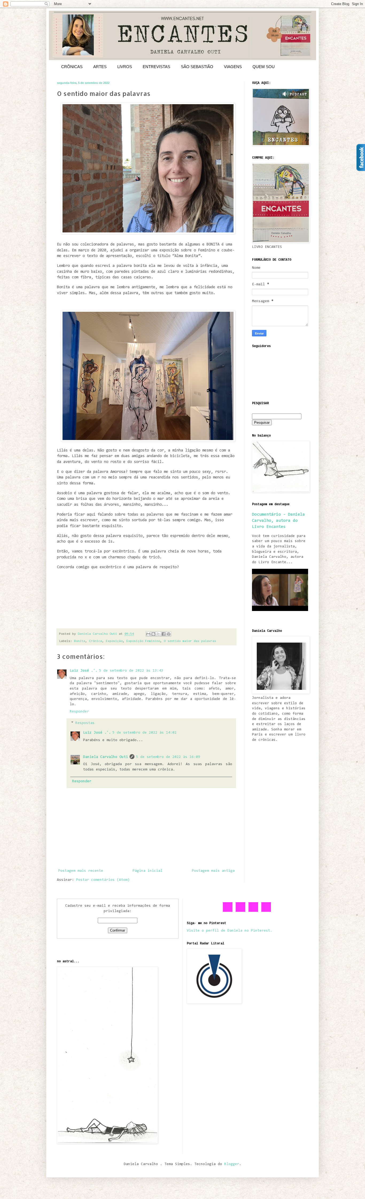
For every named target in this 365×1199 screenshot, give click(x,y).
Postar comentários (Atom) (103, 880)
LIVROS (124, 66)
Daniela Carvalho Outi (105, 757)
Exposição (114, 641)
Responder (79, 712)
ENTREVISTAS (156, 66)
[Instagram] (266, 911)
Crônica (95, 641)
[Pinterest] (253, 911)
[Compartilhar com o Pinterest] (168, 634)
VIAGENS (233, 66)
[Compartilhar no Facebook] (163, 634)
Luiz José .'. (84, 671)
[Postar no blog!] (153, 634)
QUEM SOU (264, 66)
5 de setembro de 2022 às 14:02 (144, 733)
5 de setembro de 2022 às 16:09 (168, 757)
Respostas (85, 723)
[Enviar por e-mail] (148, 634)
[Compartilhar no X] (158, 634)
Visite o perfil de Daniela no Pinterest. (229, 931)
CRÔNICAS (72, 66)
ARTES (100, 66)
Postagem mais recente (80, 871)
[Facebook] (228, 911)
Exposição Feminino (143, 641)
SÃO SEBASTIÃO (197, 66)
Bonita (79, 641)
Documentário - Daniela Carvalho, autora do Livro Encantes (278, 520)
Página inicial (147, 871)
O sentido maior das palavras (190, 641)
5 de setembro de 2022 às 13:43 (131, 671)
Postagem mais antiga (213, 871)
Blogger (231, 1164)
